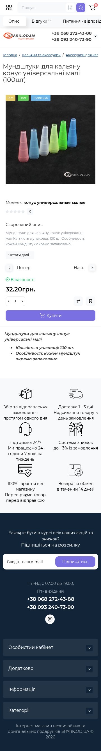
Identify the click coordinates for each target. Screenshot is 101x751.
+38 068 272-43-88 (72, 33)
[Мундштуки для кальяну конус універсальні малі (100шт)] (50, 139)
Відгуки (41, 21)
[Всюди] (70, 7)
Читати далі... (19, 255)
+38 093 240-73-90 (71, 39)
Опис (13, 21)
